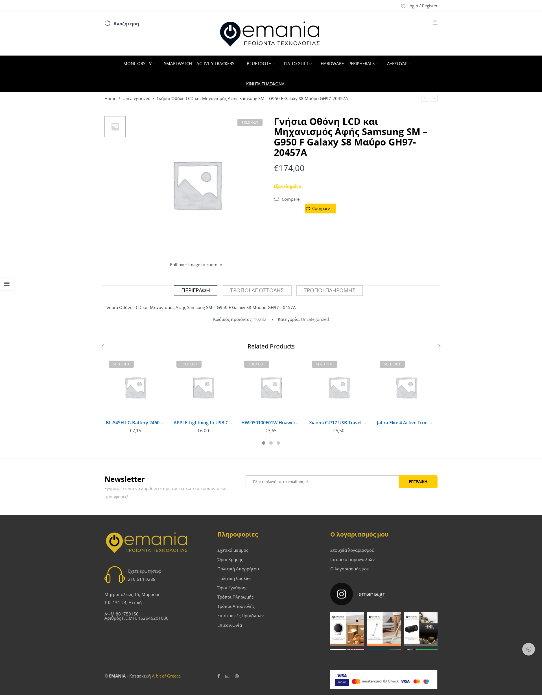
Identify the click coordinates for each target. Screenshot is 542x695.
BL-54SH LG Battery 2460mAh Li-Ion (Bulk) (135, 423)
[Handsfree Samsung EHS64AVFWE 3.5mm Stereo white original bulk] (434, 98)
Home (110, 98)
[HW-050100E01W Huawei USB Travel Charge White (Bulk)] (271, 387)
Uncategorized (136, 98)
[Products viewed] (528, 649)
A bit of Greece (166, 676)
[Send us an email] (227, 676)
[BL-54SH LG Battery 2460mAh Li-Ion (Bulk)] (135, 387)
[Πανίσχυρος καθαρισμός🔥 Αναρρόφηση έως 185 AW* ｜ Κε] (384, 629)
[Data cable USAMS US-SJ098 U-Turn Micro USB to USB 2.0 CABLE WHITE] (424, 98)
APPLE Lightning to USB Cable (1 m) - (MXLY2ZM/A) (203, 423)
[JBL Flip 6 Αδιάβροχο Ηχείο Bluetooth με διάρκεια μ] (421, 629)
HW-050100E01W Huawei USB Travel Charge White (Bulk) (271, 423)
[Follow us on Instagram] (237, 676)
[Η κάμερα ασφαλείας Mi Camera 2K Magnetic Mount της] (347, 629)
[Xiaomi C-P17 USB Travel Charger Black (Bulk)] (338, 387)
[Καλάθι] (435, 23)
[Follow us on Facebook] (218, 676)
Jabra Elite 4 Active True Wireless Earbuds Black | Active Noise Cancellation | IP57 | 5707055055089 (406, 423)
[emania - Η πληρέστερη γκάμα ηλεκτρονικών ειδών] (271, 33)
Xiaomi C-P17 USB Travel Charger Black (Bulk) (338, 423)
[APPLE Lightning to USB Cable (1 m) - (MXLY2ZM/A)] (203, 387)
